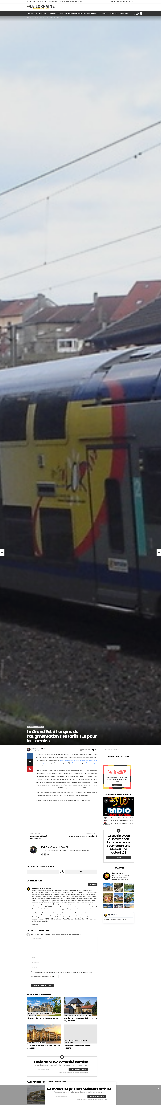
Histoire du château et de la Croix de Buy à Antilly (80, 1019)
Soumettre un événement (66, 1)
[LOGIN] (137, 13)
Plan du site (78, 1)
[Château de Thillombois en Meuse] (44, 1006)
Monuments (32, 1015)
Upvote (43, 872)
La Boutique (123, 13)
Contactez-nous (52, 1)
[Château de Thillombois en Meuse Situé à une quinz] (108, 887)
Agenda (31, 13)
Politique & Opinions (91, 13)
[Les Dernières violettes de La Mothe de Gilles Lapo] (119, 887)
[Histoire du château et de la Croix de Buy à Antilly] (80, 1006)
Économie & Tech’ (55, 13)
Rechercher (132, 750)
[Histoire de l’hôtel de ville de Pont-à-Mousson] (44, 1034)
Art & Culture (41, 13)
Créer (119, 858)
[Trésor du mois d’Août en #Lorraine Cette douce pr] (108, 898)
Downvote (81, 872)
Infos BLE (113, 13)
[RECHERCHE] (133, 13)
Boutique (43, 1)
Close (158, 1088)
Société (104, 13)
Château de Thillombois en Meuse (42, 1018)
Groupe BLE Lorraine (33, 1)
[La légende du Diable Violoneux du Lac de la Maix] (129, 887)
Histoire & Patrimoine (73, 13)
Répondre (93, 884)
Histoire (31, 1013)
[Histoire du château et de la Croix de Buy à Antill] (119, 898)
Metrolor (74, 763)
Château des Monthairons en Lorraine (77, 1046)
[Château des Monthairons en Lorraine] (80, 1034)
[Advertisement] (66, 817)
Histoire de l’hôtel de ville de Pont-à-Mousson (44, 1046)
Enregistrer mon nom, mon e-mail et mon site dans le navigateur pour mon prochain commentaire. (64, 972)
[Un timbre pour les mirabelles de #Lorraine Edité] (129, 898)
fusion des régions (91, 763)
